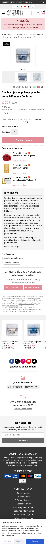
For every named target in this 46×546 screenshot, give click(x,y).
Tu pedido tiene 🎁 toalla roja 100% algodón (24, 154)
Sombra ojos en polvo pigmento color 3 (10, 342)
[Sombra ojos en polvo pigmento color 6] (34, 330)
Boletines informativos (24, 511)
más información (19, 161)
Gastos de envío (24, 503)
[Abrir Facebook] (21, 6)
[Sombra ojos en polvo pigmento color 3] (12, 330)
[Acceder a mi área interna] (38, 13)
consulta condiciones (23, 409)
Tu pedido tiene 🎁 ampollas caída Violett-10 (24, 178)
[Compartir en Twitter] (30, 87)
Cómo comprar (23, 493)
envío (14, 109)
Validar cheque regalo (23, 518)
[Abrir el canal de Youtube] (25, 6)
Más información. (8, 535)
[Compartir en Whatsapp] (34, 87)
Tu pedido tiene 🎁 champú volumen (21, 166)
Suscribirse (23, 440)
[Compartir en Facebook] (26, 87)
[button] (21, 69)
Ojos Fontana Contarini (26, 304)
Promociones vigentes (24, 514)
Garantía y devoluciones (23, 507)
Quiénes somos (24, 496)
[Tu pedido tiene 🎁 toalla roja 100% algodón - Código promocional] (6, 157)
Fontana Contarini (12, 306)
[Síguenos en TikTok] (28, 6)
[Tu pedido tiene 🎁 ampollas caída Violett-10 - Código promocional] (6, 181)
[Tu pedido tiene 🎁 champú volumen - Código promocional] (6, 169)
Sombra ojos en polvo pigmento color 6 (32, 342)
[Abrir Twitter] (18, 6)
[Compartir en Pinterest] (38, 87)
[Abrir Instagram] (14, 6)
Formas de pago (24, 500)
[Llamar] (32, 6)
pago (20, 109)
